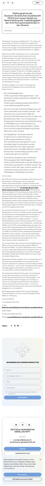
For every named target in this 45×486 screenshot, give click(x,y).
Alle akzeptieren (22, 475)
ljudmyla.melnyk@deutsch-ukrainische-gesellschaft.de (22, 307)
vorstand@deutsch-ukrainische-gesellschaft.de (25, 317)
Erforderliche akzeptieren (22, 479)
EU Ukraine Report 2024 (29, 188)
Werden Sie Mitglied (22, 453)
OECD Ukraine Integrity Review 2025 (15, 190)
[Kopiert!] (21, 326)
